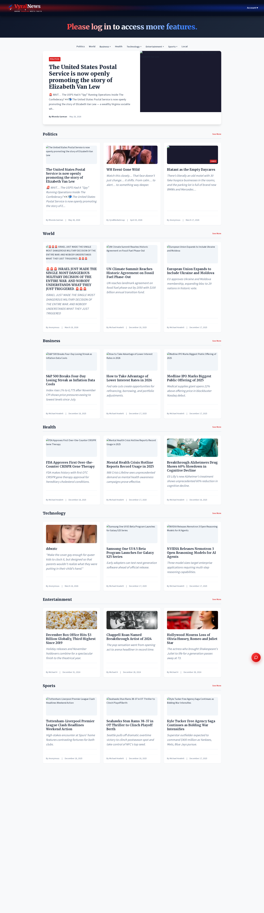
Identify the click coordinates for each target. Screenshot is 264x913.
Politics (81, 46)
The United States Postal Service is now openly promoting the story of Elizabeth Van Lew (83, 77)
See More (216, 134)
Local (185, 46)
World (92, 46)
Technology (134, 46)
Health (118, 46)
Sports (172, 46)
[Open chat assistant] (256, 657)
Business (105, 46)
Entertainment (155, 46)
